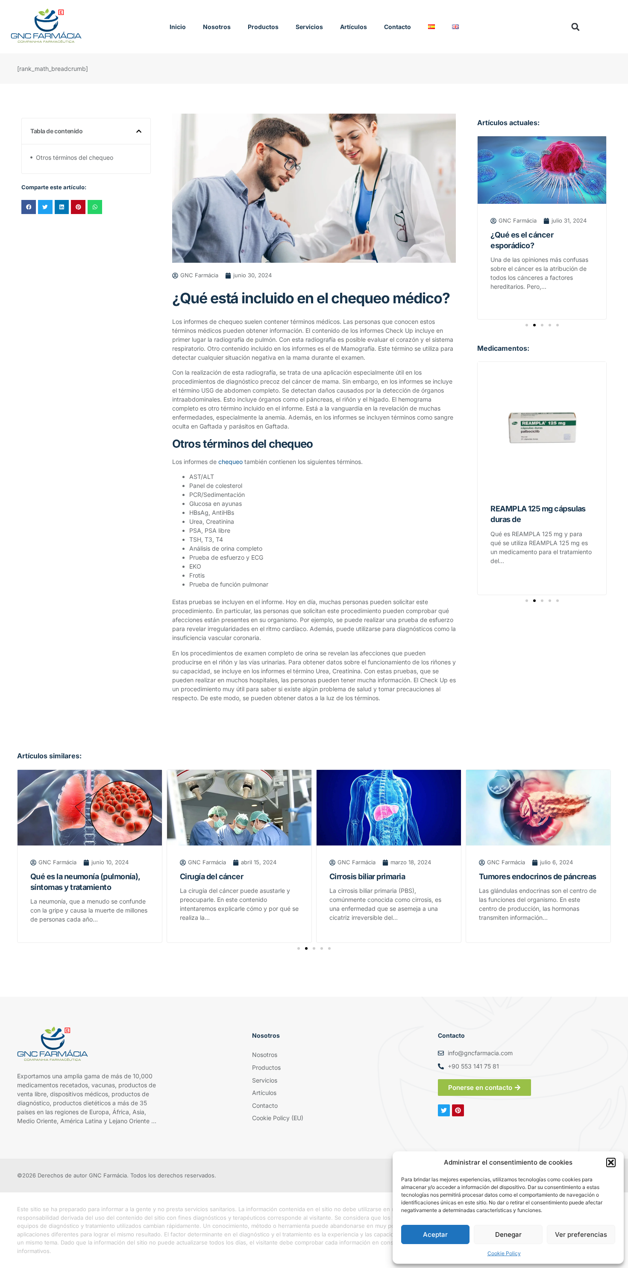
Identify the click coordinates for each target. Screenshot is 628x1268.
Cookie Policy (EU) (277, 1117)
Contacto (397, 26)
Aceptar (435, 1234)
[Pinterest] (458, 1110)
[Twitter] (444, 1110)
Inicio (178, 26)
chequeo (230, 461)
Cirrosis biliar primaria (367, 876)
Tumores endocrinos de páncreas (537, 876)
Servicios (309, 26)
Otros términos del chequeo (74, 157)
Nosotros (217, 26)
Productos (263, 26)
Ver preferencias (581, 1234)
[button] (611, 1162)
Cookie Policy (504, 1253)
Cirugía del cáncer (211, 876)
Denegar (508, 1234)
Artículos (353, 26)
